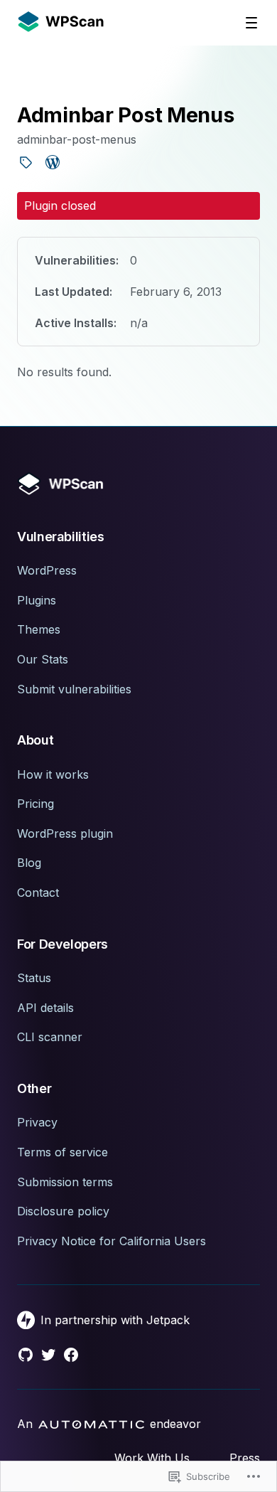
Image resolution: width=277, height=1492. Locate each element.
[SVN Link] (25, 164)
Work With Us (152, 1458)
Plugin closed (60, 205)
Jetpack (168, 1320)
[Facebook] (71, 1354)
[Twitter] (48, 1354)
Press (244, 1458)
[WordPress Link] (52, 164)
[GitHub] (25, 1354)
